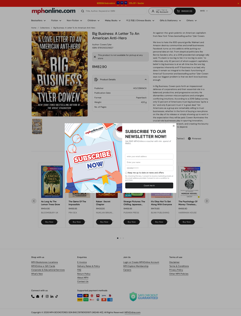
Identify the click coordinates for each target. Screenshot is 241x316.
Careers (127, 270)
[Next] (206, 201)
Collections (45, 28)
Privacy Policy (176, 270)
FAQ (79, 270)
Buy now (49, 222)
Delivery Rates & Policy (88, 266)
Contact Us (82, 281)
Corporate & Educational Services (48, 270)
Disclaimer (174, 262)
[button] (185, 11)
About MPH (82, 277)
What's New (37, 273)
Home (33, 28)
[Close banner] (238, 3)
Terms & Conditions (179, 266)
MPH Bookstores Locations (44, 262)
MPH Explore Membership (135, 266)
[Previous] (34, 201)
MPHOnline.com (132, 312)
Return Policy (83, 273)
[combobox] (112, 11)
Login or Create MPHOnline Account (141, 262)
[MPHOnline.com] (53, 11)
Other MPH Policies (178, 273)
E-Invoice (82, 262)
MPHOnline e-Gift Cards (43, 266)
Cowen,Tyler (106, 44)
